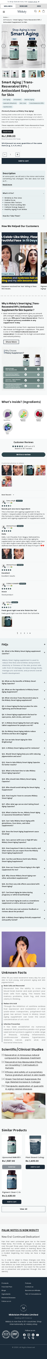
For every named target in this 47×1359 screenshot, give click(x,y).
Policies (28, 1283)
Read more (7, 131)
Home (5, 17)
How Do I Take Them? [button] (11, 216)
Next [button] (45, 263)
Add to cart (23, 161)
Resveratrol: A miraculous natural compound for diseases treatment (23, 1056)
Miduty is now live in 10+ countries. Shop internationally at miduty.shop (23, 1322)
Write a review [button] (23, 454)
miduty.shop (32, 2)
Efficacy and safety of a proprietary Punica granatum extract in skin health (25, 1073)
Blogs (4, 1290)
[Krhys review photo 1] (7, 621)
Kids (39, 6)
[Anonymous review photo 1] (7, 554)
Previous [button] (2, 263)
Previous (4, 46)
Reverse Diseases (9, 1298)
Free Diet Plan (7, 1287)
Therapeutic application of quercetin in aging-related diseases (24, 1087)
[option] (19, 261)
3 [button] (24, 633)
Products (5, 1283)
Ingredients (6, 1294)
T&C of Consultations (33, 1294)
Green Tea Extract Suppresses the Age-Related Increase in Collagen (23, 1080)
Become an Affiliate (32, 1290)
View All (23, 1209)
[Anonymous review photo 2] (19, 554)
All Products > (8, 20)
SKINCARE (23, 6)
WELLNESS (8, 6)
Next (43, 46)
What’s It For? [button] (8, 193)
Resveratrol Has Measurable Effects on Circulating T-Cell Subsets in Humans (23, 1065)
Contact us (29, 1287)
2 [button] (20, 633)
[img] (6, 506)
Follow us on (6, 1301)
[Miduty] (22, 11)
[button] (27, 633)
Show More (11, 341)
